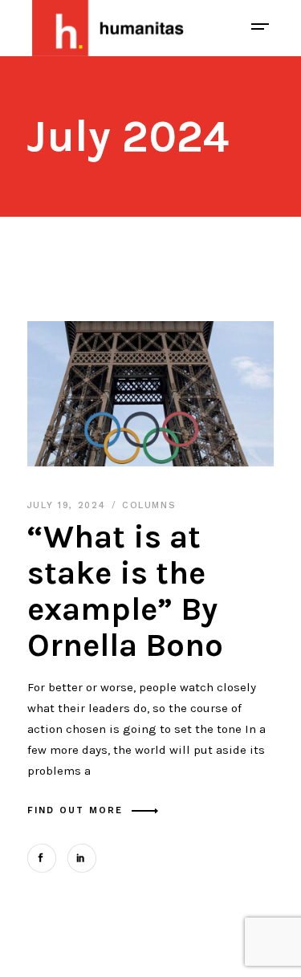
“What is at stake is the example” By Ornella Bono (125, 591)
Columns (149, 505)
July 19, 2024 (68, 505)
